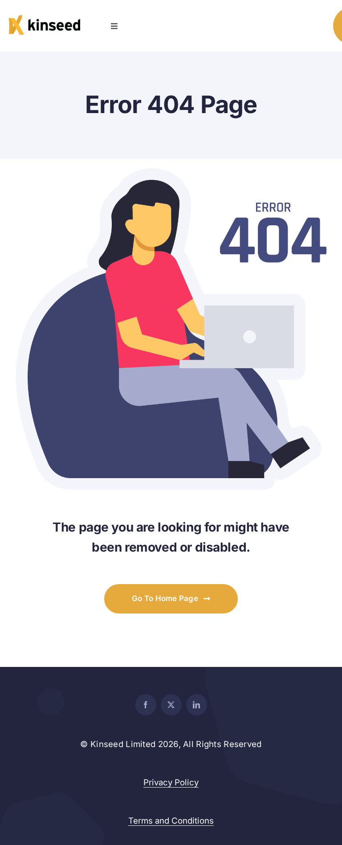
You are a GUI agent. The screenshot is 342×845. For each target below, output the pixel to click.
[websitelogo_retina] (44, 18)
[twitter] (171, 704)
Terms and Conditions (171, 821)
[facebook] (145, 704)
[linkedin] (196, 704)
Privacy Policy (171, 782)
